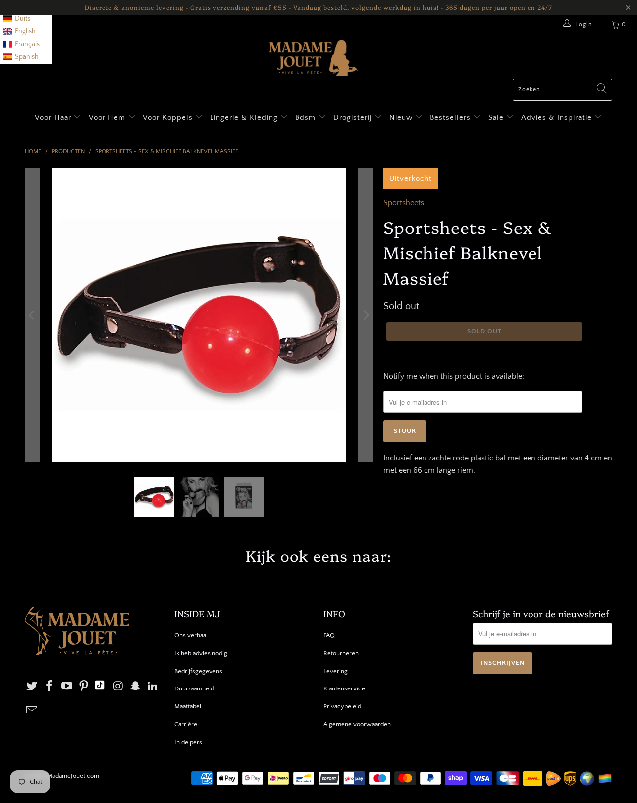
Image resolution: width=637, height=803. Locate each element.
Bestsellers (450, 118)
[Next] (366, 315)
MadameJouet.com (73, 775)
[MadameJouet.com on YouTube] (66, 686)
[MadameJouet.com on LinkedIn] (153, 686)
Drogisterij (353, 118)
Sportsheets (403, 202)
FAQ (329, 635)
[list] (26, 32)
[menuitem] (16, 19)
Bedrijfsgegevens (198, 671)
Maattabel (187, 706)
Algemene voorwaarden (357, 724)
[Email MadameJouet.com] (32, 711)
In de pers (188, 742)
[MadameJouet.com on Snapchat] (135, 686)
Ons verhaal (191, 635)
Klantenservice (344, 688)
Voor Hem (108, 118)
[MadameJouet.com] (313, 59)
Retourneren (341, 653)
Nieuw (402, 118)
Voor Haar (53, 118)
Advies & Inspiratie (557, 118)
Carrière (185, 724)
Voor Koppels (169, 118)
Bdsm (306, 118)
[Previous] (32, 315)
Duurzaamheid (194, 688)
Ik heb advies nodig (200, 653)
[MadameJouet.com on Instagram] (118, 686)
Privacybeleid (342, 706)
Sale (497, 118)
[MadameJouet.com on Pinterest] (84, 686)
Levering (335, 671)
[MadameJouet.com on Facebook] (49, 686)
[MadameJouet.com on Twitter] (32, 686)
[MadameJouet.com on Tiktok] (99, 686)
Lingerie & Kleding (244, 118)
